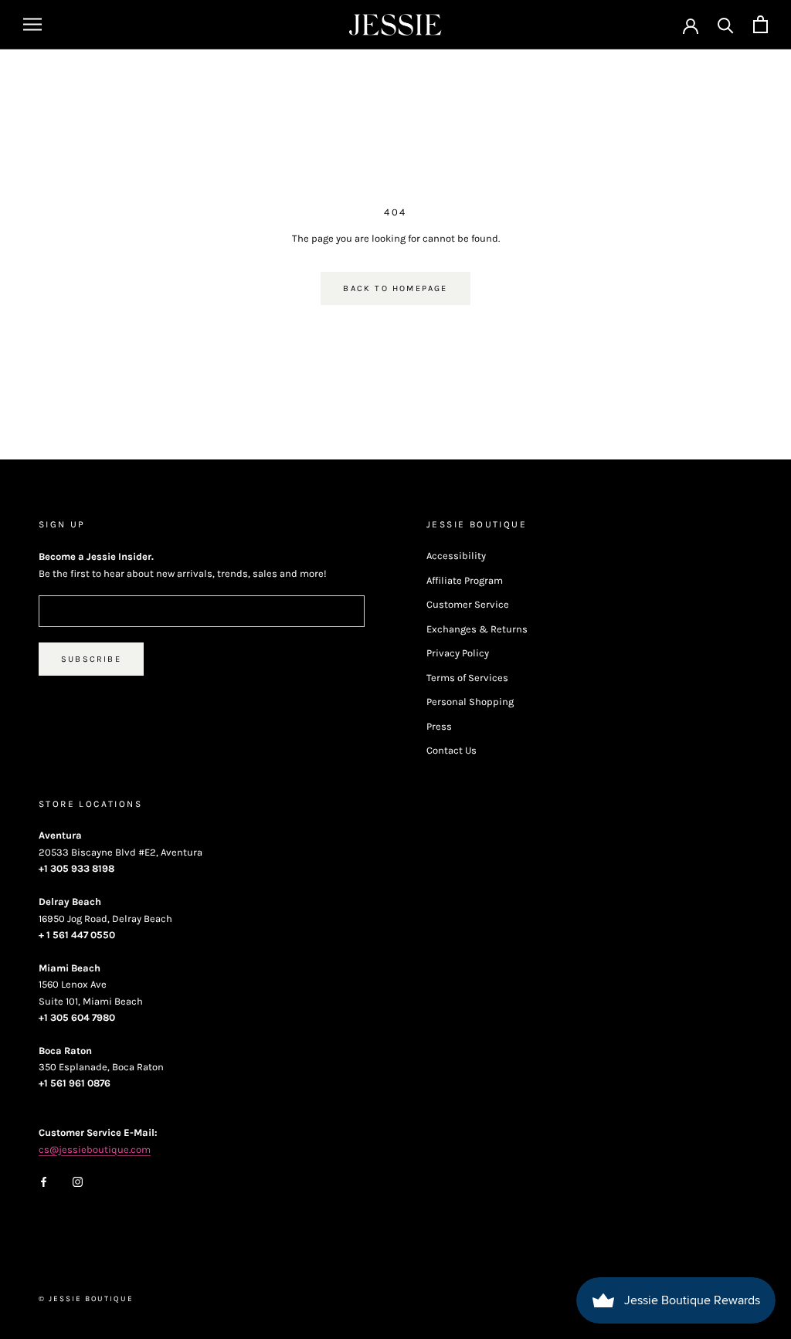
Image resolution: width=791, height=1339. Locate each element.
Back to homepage (395, 288)
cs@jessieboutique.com (95, 1149)
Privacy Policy (457, 653)
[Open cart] (760, 24)
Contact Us (451, 750)
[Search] (726, 24)
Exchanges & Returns (477, 629)
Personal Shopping (470, 701)
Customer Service (467, 604)
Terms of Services (467, 677)
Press (439, 726)
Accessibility (456, 555)
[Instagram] (78, 1181)
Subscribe (91, 659)
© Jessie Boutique (86, 1298)
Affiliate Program (464, 580)
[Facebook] (44, 1181)
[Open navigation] (32, 24)
